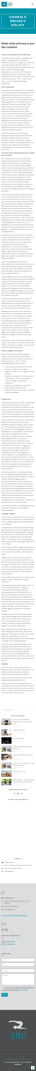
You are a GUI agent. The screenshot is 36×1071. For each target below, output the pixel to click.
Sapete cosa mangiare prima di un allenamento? (22, 748)
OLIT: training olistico (18, 738)
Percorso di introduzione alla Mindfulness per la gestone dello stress (22, 722)
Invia (4, 994)
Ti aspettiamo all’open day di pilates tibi (23, 756)
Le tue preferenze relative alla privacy (14, 915)
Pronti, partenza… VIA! (19, 771)
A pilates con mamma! (19, 730)
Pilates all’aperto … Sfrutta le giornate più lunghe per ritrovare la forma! (23, 781)
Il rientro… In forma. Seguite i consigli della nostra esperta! (23, 764)
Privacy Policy (10, 941)
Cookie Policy (10, 944)
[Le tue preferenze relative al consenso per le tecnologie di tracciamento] (33, 1068)
